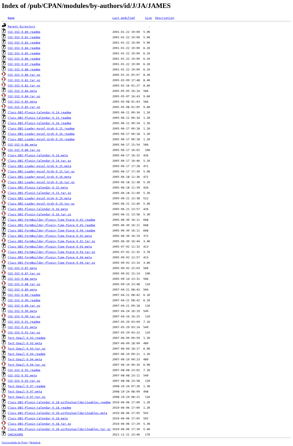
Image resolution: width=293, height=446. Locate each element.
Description (164, 18)
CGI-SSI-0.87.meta (22, 268)
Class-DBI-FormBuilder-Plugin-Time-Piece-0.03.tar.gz (51, 252)
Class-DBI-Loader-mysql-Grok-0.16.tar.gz (41, 182)
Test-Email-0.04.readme (26, 354)
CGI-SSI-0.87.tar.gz (24, 273)
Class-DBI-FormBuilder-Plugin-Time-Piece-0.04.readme (51, 230)
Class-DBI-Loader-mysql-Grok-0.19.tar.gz (41, 203)
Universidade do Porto (15, 442)
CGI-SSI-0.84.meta (22, 91)
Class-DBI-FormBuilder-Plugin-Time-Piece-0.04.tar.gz (51, 262)
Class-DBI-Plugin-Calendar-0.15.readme (39, 117)
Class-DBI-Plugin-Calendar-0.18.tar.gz (39, 423)
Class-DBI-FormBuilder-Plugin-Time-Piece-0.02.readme (51, 219)
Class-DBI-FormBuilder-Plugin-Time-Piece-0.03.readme (51, 225)
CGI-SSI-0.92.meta (22, 375)
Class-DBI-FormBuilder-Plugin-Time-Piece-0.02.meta (50, 235)
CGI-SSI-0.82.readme (24, 42)
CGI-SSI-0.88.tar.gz (24, 284)
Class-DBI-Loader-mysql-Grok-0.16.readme (41, 133)
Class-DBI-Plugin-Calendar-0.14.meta (38, 155)
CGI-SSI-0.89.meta (22, 289)
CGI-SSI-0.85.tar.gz (24, 107)
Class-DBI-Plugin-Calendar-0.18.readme (39, 407)
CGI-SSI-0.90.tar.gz (24, 316)
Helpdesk (35, 442)
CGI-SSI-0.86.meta (22, 144)
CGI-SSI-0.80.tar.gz (24, 74)
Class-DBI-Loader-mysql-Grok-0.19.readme (41, 139)
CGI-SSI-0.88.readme (24, 69)
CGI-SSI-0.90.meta (22, 311)
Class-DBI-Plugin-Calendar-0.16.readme (39, 123)
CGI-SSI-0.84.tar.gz (24, 96)
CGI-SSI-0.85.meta (22, 101)
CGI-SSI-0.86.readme (24, 58)
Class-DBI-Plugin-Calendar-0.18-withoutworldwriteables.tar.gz (59, 429)
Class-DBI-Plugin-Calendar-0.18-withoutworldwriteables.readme (59, 402)
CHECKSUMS (15, 434)
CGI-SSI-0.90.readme (24, 300)
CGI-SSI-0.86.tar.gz (24, 150)
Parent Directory (21, 26)
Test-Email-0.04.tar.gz (26, 364)
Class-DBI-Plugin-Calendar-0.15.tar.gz (39, 193)
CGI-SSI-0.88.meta (22, 278)
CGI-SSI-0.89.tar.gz (24, 305)
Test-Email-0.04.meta (25, 359)
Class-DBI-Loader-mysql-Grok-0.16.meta (39, 176)
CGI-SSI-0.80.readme (24, 31)
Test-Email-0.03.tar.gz (26, 348)
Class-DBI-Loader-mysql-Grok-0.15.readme (41, 128)
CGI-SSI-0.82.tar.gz (24, 85)
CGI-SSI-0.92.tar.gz (24, 380)
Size (148, 18)
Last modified (123, 18)
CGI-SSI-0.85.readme (24, 53)
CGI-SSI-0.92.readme (24, 370)
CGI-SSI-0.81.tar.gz (24, 80)
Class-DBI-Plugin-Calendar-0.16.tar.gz (39, 214)
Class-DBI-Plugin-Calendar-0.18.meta (38, 418)
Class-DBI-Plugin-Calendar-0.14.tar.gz (39, 160)
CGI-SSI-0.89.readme (24, 295)
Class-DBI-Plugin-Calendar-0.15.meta (38, 187)
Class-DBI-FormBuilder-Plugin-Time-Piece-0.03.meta (50, 246)
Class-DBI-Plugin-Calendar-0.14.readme (39, 112)
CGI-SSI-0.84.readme (24, 48)
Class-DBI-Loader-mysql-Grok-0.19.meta (39, 198)
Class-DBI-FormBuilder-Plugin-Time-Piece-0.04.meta (50, 257)
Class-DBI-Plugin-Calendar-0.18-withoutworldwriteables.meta (57, 413)
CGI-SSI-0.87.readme (24, 64)
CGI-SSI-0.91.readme (24, 321)
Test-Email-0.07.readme (26, 386)
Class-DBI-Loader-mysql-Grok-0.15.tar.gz (41, 171)
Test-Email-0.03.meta (25, 343)
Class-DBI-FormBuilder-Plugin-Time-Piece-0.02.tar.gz (51, 241)
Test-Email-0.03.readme (26, 337)
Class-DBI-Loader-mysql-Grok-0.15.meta (39, 166)
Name (11, 18)
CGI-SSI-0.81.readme (24, 37)
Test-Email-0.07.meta (25, 391)
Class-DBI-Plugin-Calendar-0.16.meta (38, 209)
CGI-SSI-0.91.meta (22, 327)
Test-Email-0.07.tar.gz (26, 397)
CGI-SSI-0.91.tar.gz (24, 332)
